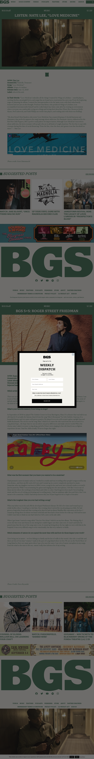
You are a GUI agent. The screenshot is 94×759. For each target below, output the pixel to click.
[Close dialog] (73, 354)
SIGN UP (47, 401)
